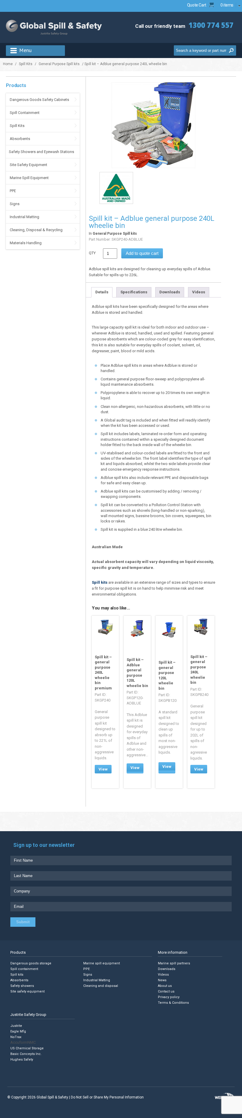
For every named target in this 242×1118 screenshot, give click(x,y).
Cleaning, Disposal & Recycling (36, 230)
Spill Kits (25, 64)
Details (101, 292)
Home (8, 64)
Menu (25, 50)
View (103, 769)
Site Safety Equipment (28, 165)
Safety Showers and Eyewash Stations (41, 151)
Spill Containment (25, 112)
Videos (198, 292)
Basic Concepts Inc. (26, 1054)
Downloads (169, 292)
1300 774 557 (211, 25)
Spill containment (24, 969)
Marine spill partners (174, 963)
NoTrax (15, 1037)
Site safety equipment (27, 991)
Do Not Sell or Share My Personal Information (107, 1097)
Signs (14, 204)
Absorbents (20, 138)
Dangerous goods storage (30, 963)
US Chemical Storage (27, 1048)
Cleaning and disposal (100, 986)
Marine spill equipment (101, 963)
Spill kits (99, 582)
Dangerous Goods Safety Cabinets (39, 99)
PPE (13, 191)
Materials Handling (26, 243)
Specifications (133, 292)
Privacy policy (168, 997)
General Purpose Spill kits (59, 64)
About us (165, 986)
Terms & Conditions (173, 1003)
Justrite (16, 1026)
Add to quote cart (142, 253)
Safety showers (22, 986)
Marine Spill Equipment (29, 178)
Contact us (166, 991)
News (162, 980)
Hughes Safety (21, 1059)
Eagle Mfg (18, 1031)
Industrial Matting (24, 217)
